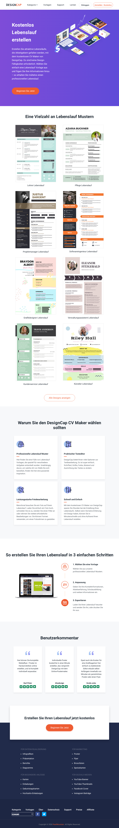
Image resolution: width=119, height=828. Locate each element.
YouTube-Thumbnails (83, 784)
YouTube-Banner (81, 779)
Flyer (76, 758)
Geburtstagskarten (31, 788)
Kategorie (31, 5)
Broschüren (79, 763)
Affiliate (90, 809)
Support (60, 5)
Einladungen (28, 784)
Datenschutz (54, 809)
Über (41, 809)
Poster (77, 754)
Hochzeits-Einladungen (33, 793)
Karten (25, 779)
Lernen (73, 5)
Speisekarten (80, 768)
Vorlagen (47, 5)
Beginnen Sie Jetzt (26, 91)
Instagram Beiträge (82, 793)
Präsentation (28, 758)
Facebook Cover (81, 788)
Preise (79, 809)
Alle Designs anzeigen (59, 398)
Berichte (26, 763)
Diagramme (28, 768)
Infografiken (28, 754)
